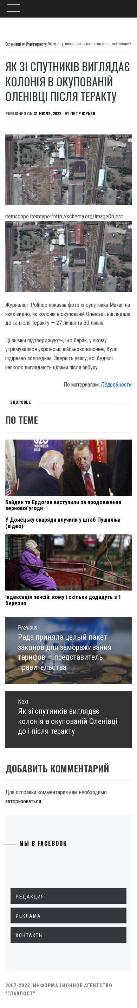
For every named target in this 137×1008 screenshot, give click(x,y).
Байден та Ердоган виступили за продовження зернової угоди (63, 505)
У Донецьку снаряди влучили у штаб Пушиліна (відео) (62, 522)
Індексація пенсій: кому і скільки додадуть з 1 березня (63, 600)
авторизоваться (23, 801)
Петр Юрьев (82, 113)
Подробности (116, 384)
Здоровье (20, 402)
